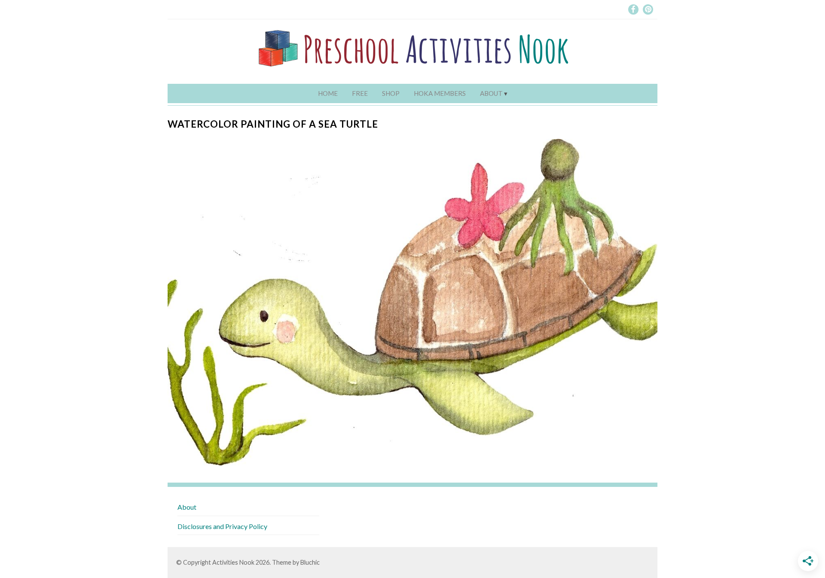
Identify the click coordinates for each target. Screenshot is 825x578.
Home (328, 93)
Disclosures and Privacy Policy (222, 526)
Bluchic (310, 562)
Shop (391, 93)
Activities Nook (233, 562)
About (491, 93)
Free (360, 93)
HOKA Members (440, 93)
